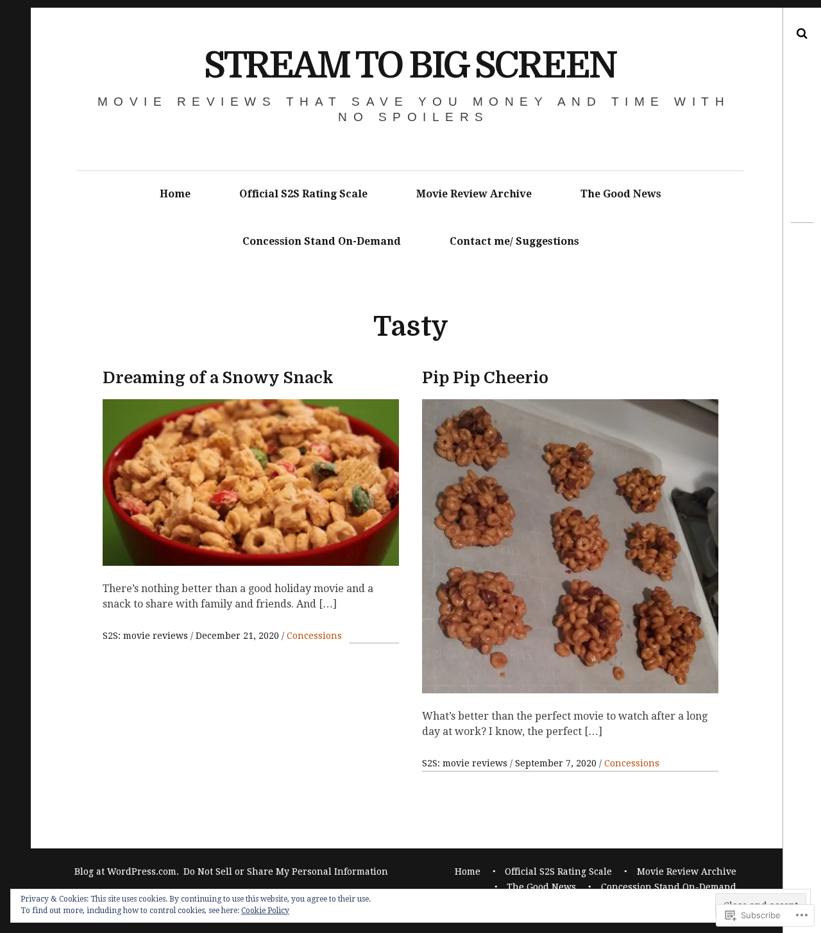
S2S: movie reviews (146, 636)
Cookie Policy (265, 910)
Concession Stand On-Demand (321, 241)
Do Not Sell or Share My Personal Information (285, 871)
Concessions (314, 636)
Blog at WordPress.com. (126, 871)
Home (175, 194)
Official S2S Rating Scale (303, 194)
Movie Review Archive (474, 194)
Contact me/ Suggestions (514, 241)
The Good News (620, 194)
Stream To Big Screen (410, 65)
